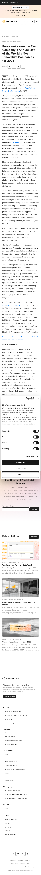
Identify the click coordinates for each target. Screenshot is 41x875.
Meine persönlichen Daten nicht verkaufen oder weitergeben (20, 867)
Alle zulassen (20, 462)
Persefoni (5, 2)
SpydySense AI (14, 2)
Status (28, 863)
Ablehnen (20, 475)
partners (15, 142)
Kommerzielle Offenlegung (18, 863)
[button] (20, 15)
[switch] (36, 436)
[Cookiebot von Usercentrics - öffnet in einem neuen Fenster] (26, 398)
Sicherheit (20, 860)
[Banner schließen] (38, 398)
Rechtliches (13, 860)
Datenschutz (28, 860)
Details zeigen (30, 456)
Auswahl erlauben (20, 469)
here (17, 326)
